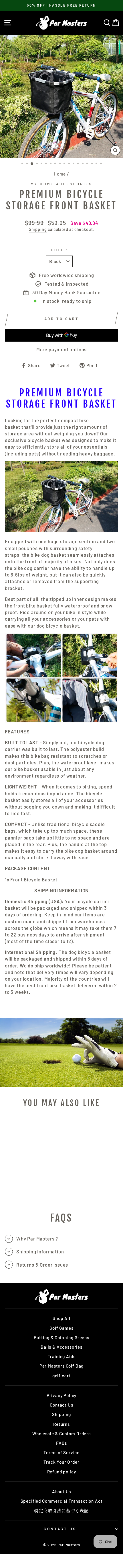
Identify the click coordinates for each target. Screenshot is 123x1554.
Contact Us (61, 1404)
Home (60, 173)
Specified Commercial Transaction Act (62, 1501)
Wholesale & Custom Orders (61, 1433)
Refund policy (61, 1471)
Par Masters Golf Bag (61, 1365)
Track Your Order (61, 1462)
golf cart (61, 1375)
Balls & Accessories (61, 1346)
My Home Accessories (61, 184)
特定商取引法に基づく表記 (61, 1510)
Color (59, 250)
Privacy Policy (62, 1395)
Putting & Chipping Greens (61, 1337)
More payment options (61, 349)
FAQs (61, 1443)
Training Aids (62, 1356)
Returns (61, 1424)
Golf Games (61, 1328)
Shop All (61, 1318)
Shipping (38, 229)
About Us (61, 1491)
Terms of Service (61, 1452)
